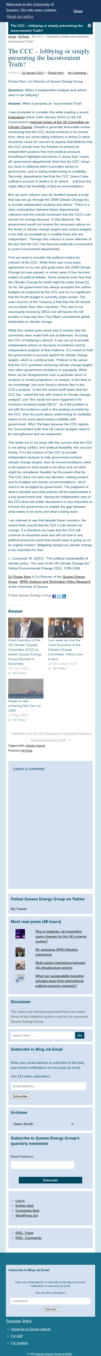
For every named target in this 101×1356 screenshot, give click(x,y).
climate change (35, 745)
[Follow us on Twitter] (59, 596)
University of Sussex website (31, 1329)
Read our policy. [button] (20, 17)
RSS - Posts (24, 1233)
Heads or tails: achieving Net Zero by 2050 (24, 705)
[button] (89, 25)
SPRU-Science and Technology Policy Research (55, 581)
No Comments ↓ (78, 73)
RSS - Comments (28, 1238)
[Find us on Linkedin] (64, 596)
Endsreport (16, 117)
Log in (20, 1200)
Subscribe (20, 1096)
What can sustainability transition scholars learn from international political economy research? (59, 981)
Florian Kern (56, 73)
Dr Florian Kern (19, 577)
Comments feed (27, 1210)
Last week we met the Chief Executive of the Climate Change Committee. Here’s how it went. (65, 649)
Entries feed (24, 1205)
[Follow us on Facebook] (54, 596)
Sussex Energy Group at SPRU (53, 1353)
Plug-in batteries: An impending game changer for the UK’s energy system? (61, 936)
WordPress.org (27, 1215)
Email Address (22, 1156)
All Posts (23, 36)
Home (12, 36)
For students (19, 1343)
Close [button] (78, 11)
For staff (17, 1336)
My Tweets (19, 909)
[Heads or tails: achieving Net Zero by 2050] (25, 689)
